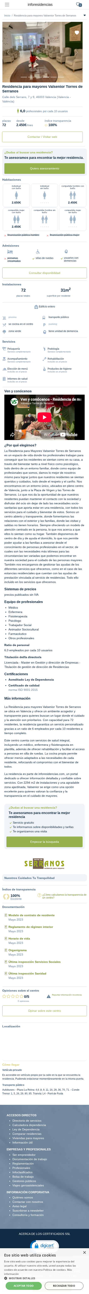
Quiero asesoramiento (44, 168)
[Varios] (54, 77)
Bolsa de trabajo (23, 1176)
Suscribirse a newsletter (28, 1210)
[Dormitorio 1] (31, 77)
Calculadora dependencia (29, 1125)
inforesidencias (40, 4)
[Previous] (8, 52)
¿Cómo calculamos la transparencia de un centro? (64, 896)
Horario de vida (19, 938)
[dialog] (44, 1271)
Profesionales (21, 1168)
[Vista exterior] (24, 77)
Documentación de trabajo (29, 1159)
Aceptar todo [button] (24, 1286)
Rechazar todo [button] (64, 1286)
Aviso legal (19, 1206)
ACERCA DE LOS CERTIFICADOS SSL (44, 1234)
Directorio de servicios (26, 1120)
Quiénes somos (22, 1197)
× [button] (84, 1252)
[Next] (77, 52)
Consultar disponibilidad (44, 273)
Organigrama (17, 950)
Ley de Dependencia (26, 1129)
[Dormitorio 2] (39, 77)
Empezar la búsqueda (44, 841)
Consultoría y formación (28, 1215)
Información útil (22, 1142)
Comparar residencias (26, 1133)
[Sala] (46, 77)
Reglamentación (23, 1163)
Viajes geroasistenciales (28, 1185)
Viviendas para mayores (28, 1138)
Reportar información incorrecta (67, 995)
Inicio (7, 15)
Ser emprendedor (24, 1154)
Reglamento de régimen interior (30, 927)
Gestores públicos (24, 1181)
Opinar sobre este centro (44, 1010)
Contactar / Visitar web (42, 136)
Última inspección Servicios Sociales (34, 961)
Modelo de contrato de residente (31, 915)
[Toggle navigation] (7, 4)
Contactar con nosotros (27, 1201)
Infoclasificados (22, 1172)
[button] (44, 1246)
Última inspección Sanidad (27, 973)
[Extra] (61, 77)
